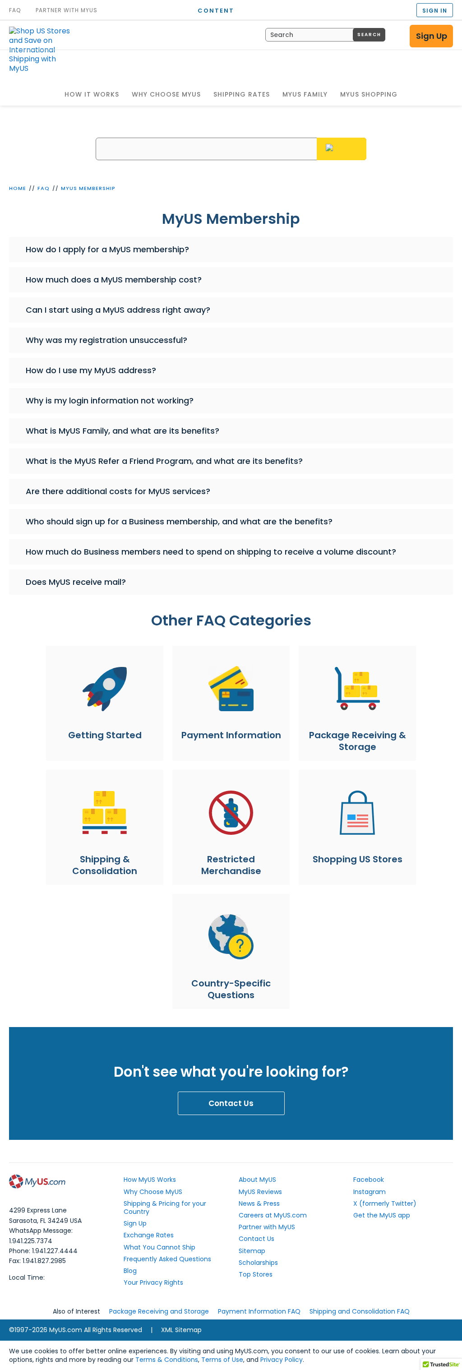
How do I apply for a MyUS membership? (107, 249)
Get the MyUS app (381, 1215)
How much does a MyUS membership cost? (114, 279)
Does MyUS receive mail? (76, 582)
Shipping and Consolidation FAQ (360, 1311)
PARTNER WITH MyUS (66, 10)
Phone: (43, 1250)
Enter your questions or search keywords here (231, 130)
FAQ (43, 188)
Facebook (368, 1179)
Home (17, 188)
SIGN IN (434, 10)
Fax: (37, 1260)
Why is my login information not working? (110, 400)
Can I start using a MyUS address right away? (118, 309)
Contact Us (231, 1103)
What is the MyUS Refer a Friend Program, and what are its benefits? (164, 461)
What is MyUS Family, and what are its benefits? (122, 430)
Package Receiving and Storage (159, 1311)
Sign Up (431, 36)
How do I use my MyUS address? (91, 370)
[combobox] (325, 35)
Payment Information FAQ (259, 1311)
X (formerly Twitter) (384, 1203)
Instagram (369, 1191)
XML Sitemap (181, 1329)
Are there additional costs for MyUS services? (118, 491)
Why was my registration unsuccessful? (106, 340)
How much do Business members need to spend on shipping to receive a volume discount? (211, 551)
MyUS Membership (88, 188)
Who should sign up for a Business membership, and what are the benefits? (179, 521)
